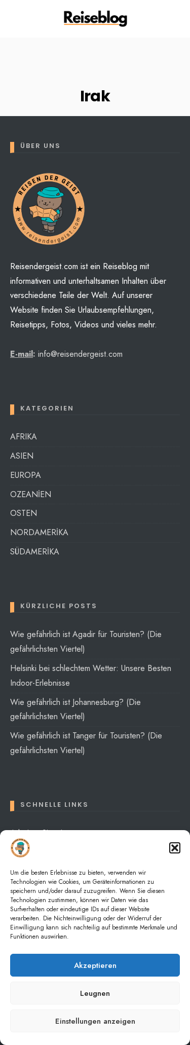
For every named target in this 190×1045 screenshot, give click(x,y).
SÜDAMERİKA (34, 551)
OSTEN (23, 513)
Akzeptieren (95, 965)
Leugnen (95, 993)
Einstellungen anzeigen (95, 1021)
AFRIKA (23, 436)
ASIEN (21, 456)
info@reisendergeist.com (80, 354)
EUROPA (25, 475)
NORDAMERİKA (39, 532)
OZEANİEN (30, 494)
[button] (175, 848)
